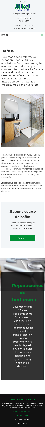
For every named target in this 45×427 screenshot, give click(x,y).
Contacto (22, 238)
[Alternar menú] (41, 35)
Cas (21, 2)
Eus (24, 2)
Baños (4, 35)
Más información (21, 411)
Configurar (22, 419)
